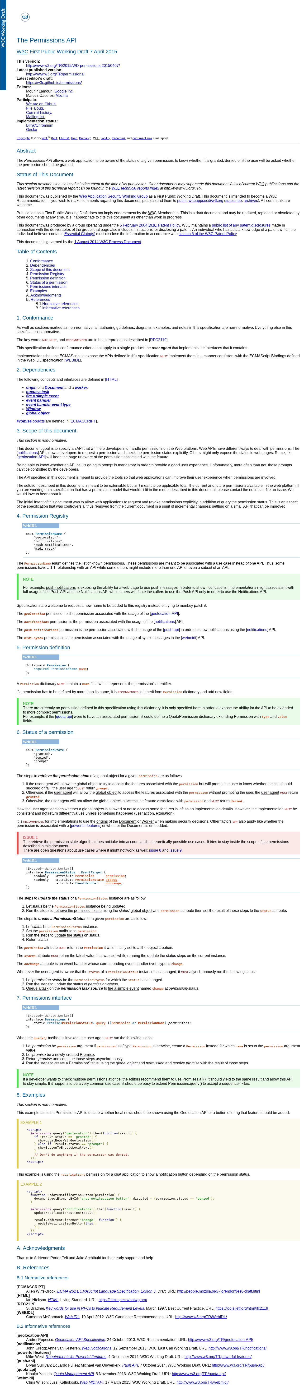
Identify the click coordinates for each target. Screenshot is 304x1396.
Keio (74, 138)
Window (33, 409)
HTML (111, 379)
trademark (119, 138)
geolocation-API (31, 457)
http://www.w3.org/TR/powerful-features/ (218, 1357)
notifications (28, 453)
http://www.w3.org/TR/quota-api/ (199, 1374)
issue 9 (176, 850)
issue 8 (155, 850)
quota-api (64, 716)
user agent (44, 784)
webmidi (189, 638)
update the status (68, 935)
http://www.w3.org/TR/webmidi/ (202, 1382)
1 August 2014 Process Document (107, 242)
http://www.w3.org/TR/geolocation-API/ (220, 1340)
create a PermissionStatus (76, 1063)
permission (115, 876)
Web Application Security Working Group (113, 196)
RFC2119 (158, 340)
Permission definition (46, 278)
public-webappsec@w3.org (200, 201)
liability (105, 138)
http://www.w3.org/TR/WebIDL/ (201, 1317)
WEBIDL (72, 360)
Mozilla (62, 95)
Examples (36, 291)
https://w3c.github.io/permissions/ (54, 83)
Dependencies (40, 265)
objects (31, 421)
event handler (38, 400)
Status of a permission (46, 282)
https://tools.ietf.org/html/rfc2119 (241, 1308)
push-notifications (52, 545)
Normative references (57, 304)
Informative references (58, 308)
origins (102, 821)
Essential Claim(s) (79, 234)
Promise (87, 1055)
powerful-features (85, 826)
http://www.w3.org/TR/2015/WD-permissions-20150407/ (73, 66)
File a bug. (35, 108)
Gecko (31, 130)
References (38, 299)
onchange (113, 883)
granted (42, 754)
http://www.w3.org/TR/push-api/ (238, 1365)
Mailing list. (35, 117)
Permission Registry (45, 274)
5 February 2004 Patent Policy (150, 225)
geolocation (45, 537)
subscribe (233, 201)
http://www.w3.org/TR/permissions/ (55, 74)
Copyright (23, 138)
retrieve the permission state (54, 842)
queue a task (37, 392)
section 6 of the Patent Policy (208, 234)
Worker (148, 821)
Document (127, 821)
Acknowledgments (44, 295)
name (83, 669)
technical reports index (135, 188)
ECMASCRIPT (83, 421)
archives (251, 201)
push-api (171, 630)
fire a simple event (42, 396)
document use (142, 138)
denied (41, 757)
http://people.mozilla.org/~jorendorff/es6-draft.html (218, 1291)
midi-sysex (44, 548)
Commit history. (39, 113)
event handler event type (48, 405)
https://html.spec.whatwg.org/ (123, 1300)
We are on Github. (41, 104)
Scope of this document (48, 270)
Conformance (39, 261)
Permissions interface (46, 287)
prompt (41, 761)
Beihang (84, 138)
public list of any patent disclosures (241, 225)
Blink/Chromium (39, 125)
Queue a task (37, 988)
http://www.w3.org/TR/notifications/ (237, 1348)
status (111, 879)
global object (37, 413)
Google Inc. (64, 91)
